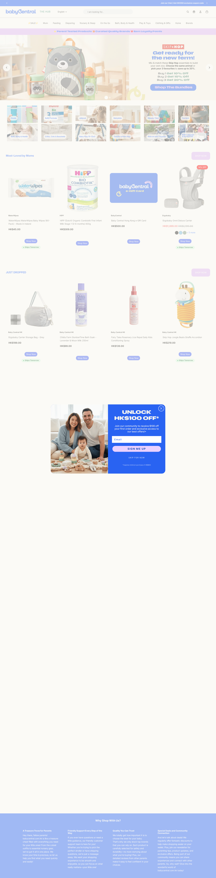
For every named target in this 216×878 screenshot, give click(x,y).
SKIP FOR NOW (137, 458)
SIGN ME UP (137, 448)
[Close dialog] (161, 408)
